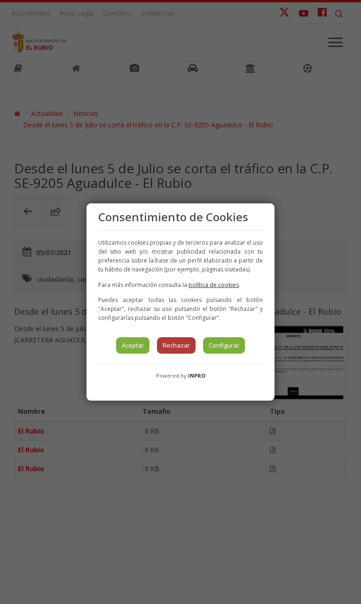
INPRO (196, 375)
